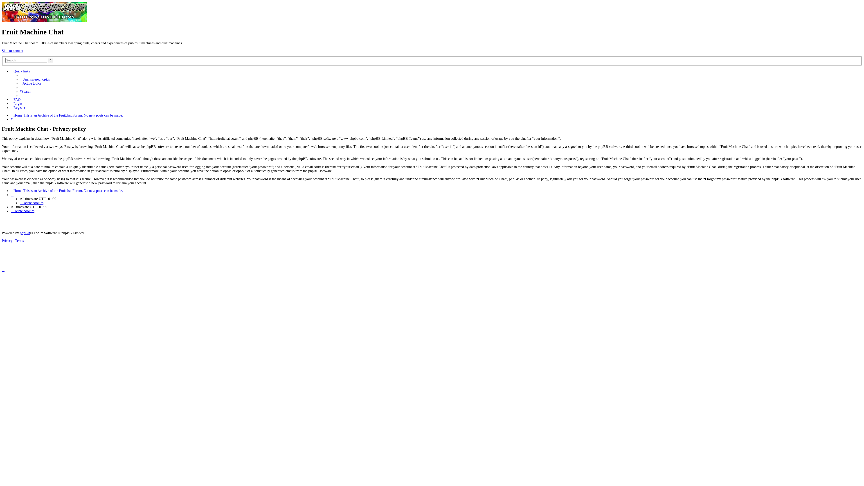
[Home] (44, 21)
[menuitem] (35, 79)
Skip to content (12, 51)
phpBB (25, 233)
